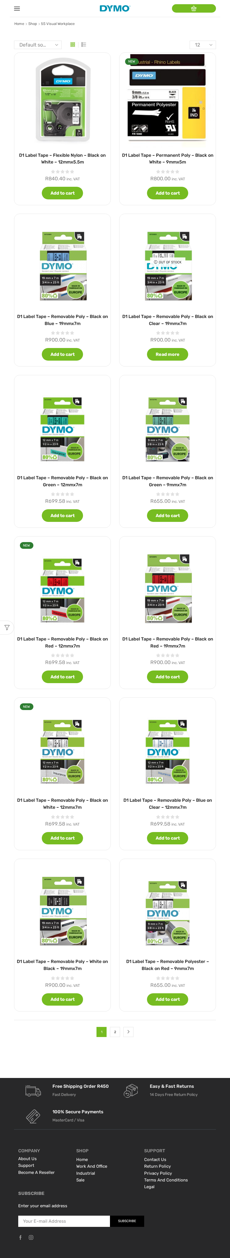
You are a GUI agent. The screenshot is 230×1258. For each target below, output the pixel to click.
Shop (32, 24)
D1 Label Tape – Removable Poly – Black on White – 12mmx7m (62, 804)
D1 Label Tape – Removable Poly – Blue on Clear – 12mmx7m (167, 804)
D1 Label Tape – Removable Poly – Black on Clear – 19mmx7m (167, 320)
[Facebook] (20, 1237)
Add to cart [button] (62, 193)
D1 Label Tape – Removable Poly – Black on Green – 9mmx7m (167, 481)
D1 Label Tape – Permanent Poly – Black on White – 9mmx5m (167, 159)
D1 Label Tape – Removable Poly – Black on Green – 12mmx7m (62, 481)
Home (19, 24)
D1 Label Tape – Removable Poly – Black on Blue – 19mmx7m (62, 320)
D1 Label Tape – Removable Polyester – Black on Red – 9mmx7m (167, 965)
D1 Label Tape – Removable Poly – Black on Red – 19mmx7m (167, 642)
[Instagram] (31, 1237)
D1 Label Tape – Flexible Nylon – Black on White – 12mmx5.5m (62, 159)
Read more (168, 354)
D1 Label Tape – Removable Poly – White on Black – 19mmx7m (62, 965)
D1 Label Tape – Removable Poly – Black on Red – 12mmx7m (62, 642)
